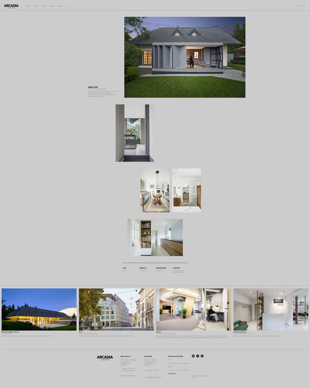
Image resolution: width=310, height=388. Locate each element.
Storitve (43, 6)
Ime (169, 359)
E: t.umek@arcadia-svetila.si (152, 377)
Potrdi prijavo (172, 373)
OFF (67, 6)
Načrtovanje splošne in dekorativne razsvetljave (179, 271)
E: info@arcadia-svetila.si (128, 376)
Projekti (35, 6)
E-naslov (170, 366)
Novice (28, 6)
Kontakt (59, 6)
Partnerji (51, 6)
